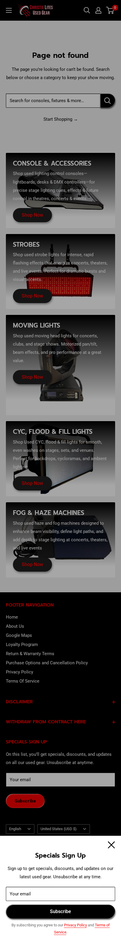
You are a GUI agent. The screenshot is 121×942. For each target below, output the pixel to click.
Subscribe (60, 911)
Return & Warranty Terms (30, 653)
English (15, 829)
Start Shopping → (60, 119)
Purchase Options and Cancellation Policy (47, 662)
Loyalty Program (22, 644)
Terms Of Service (22, 681)
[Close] (111, 844)
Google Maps (19, 635)
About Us (15, 626)
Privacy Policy (75, 925)
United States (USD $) (59, 829)
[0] (110, 10)
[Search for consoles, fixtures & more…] (107, 101)
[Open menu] (9, 10)
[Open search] (87, 10)
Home (12, 617)
